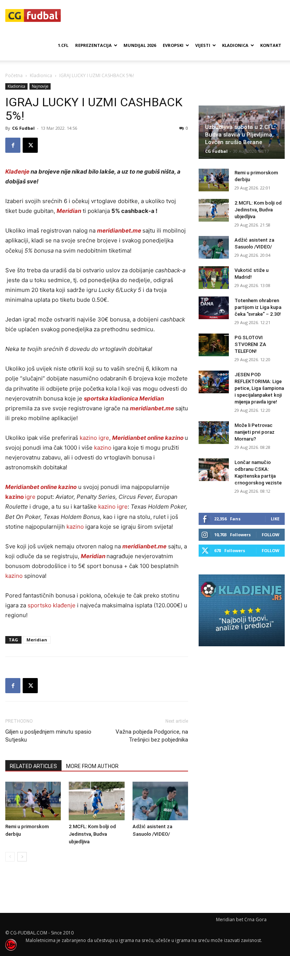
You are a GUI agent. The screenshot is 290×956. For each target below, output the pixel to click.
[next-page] (22, 856)
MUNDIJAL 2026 (139, 45)
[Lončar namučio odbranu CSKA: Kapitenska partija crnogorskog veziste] (214, 469)
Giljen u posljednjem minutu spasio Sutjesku (48, 735)
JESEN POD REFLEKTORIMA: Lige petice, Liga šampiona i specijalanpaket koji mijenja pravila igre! (259, 388)
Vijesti (202, 45)
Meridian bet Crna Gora (241, 919)
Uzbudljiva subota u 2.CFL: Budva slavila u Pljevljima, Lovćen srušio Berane (240, 135)
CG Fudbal (23, 128)
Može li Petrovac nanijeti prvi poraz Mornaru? (254, 432)
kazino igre (94, 437)
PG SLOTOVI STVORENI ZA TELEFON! (250, 344)
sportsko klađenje (52, 605)
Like (275, 518)
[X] (30, 145)
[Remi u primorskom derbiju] (33, 801)
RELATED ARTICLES (33, 766)
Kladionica (235, 45)
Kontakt (270, 45)
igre (20, 496)
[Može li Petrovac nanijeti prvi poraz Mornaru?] (214, 432)
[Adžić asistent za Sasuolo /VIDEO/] (160, 801)
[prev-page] (10, 856)
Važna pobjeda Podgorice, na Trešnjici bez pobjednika (152, 735)
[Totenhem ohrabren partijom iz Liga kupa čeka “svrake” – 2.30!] (214, 307)
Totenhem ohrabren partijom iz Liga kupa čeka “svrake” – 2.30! (257, 307)
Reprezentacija (93, 45)
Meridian (36, 640)
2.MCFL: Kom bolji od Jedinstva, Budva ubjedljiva (92, 834)
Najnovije (40, 86)
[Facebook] (12, 145)
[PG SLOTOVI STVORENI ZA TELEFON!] (214, 345)
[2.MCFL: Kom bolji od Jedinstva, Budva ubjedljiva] (96, 801)
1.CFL (63, 45)
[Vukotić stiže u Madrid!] (214, 277)
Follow (270, 534)
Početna (14, 75)
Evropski (173, 45)
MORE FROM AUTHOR (92, 766)
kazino (102, 447)
